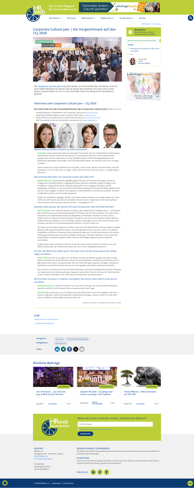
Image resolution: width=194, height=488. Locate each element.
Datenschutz (68, 483)
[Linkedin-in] (93, 472)
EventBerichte (106, 387)
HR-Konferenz (60, 343)
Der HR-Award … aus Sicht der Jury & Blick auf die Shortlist (51, 393)
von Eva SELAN (144, 63)
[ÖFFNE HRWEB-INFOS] (113, 18)
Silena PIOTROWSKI (97, 403)
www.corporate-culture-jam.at (46, 319)
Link (131, 54)
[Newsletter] (130, 32)
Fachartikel (64, 387)
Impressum (56, 483)
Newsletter (140, 29)
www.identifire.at (90, 120)
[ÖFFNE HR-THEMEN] (60, 18)
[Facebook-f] (106, 472)
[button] (57, 349)
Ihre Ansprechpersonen (43, 459)
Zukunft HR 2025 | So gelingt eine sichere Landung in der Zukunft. (96, 393)
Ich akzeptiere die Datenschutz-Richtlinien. (96, 429)
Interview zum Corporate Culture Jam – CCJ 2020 (144, 49)
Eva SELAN (52, 404)
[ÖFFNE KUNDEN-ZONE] (132, 18)
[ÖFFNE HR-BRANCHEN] (94, 18)
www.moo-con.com (92, 117)
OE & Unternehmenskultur (77, 339)
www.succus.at (92, 112)
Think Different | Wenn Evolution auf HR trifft (140, 393)
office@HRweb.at (41, 456)
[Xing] (100, 472)
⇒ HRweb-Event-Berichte (44, 323)
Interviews (157, 24)
